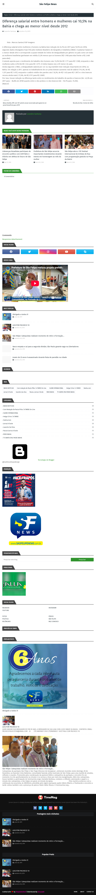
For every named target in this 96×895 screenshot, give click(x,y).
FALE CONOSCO (54, 621)
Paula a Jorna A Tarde (36, 392)
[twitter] (29, 251)
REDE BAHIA (50, 392)
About (82, 892)
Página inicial (8, 15)
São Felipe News (48, 4)
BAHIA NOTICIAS (9, 388)
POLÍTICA (5, 619)
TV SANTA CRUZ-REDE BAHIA (65, 392)
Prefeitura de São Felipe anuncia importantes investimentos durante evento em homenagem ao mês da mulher (48, 155)
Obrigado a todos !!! (20, 314)
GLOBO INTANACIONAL (56, 388)
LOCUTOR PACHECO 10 (21, 325)
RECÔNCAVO (6, 621)
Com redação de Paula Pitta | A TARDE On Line (31, 388)
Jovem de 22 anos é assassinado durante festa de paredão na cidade (40, 357)
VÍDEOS (51, 616)
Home (75, 892)
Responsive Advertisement (12, 239)
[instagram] (48, 251)
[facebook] (11, 251)
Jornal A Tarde (8, 392)
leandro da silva (21, 392)
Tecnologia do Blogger (45, 460)
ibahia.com (87, 388)
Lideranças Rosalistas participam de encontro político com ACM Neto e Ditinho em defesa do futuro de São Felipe (16, 155)
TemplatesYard (21, 892)
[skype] (85, 251)
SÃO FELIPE (52, 619)
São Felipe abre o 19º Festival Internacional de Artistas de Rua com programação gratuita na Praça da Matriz (79, 155)
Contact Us (90, 892)
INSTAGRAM (52, 608)
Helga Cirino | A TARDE (73, 388)
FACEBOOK (5, 608)
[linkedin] (61, 808)
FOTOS (4, 616)
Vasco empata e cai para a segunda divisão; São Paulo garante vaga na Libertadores (46, 347)
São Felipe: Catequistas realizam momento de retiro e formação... (38, 336)
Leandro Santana (10, 31)
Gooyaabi (41, 892)
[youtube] (66, 251)
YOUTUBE (5, 610)
